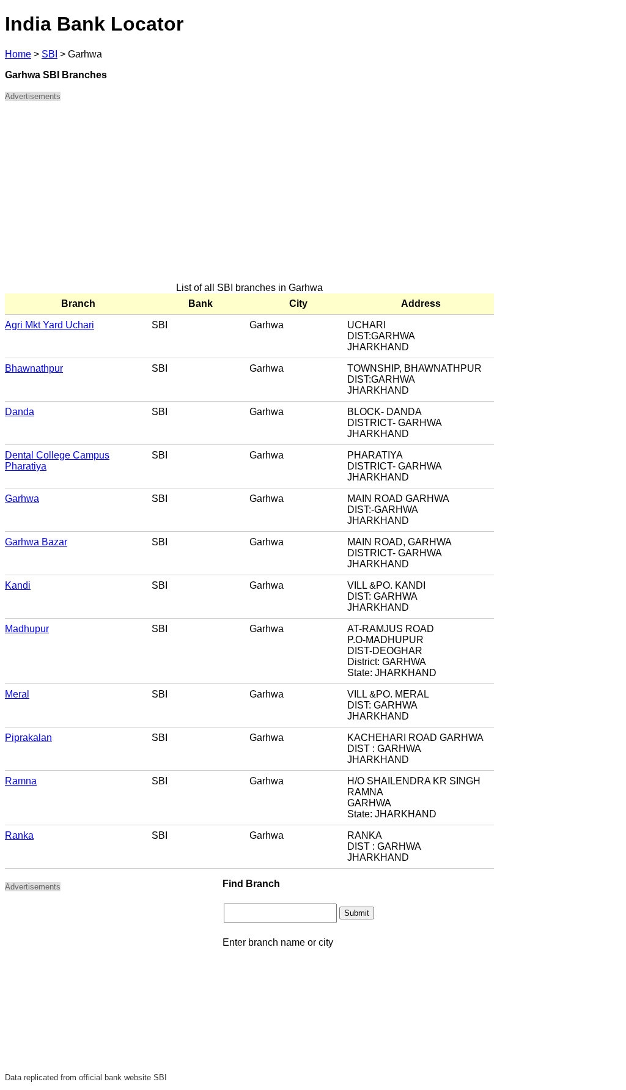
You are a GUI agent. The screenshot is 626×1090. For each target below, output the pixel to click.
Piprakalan (28, 737)
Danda (19, 412)
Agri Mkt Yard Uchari (49, 325)
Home (18, 54)
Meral (17, 694)
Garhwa (22, 498)
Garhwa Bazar (36, 542)
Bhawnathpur (34, 368)
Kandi (18, 585)
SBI (49, 54)
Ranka (19, 835)
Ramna (21, 781)
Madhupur (27, 629)
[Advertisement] (249, 196)
